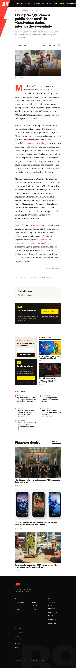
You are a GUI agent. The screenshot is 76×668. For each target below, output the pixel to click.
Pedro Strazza (23, 45)
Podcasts (62, 3)
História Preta (53, 623)
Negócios (44, 3)
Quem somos (19, 602)
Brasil (55, 3)
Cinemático (52, 612)
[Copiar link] (59, 45)
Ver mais (56, 442)
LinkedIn (33, 664)
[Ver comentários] (44, 45)
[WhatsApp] (50, 45)
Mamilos (51, 616)
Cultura (27, 3)
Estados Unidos (45, 277)
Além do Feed (36, 606)
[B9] (5, 3)
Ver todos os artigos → (26, 295)
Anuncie (18, 609)
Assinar (34, 602)
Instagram (18, 664)
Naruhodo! (52, 619)
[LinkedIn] (55, 45)
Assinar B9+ (50, 312)
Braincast (51, 608)
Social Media (35, 3)
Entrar (34, 609)
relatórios (20, 282)
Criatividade (19, 3)
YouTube (40, 664)
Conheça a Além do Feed (49, 316)
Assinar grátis (25, 355)
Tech (50, 3)
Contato (18, 606)
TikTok (26, 664)
